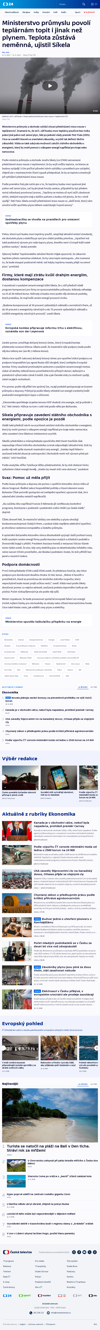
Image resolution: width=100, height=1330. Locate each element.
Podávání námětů (43, 1282)
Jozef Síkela (65, 640)
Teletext (7, 1271)
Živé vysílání (72, 1261)
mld (7, 52)
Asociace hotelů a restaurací (15, 664)
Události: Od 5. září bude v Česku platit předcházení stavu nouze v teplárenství (33, 116)
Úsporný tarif (9, 658)
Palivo (59, 670)
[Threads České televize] (95, 1252)
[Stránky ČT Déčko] (62, 1295)
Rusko (74, 646)
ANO (67, 676)
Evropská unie (9, 652)
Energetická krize (36, 640)
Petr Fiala (8, 670)
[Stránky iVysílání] (44, 1295)
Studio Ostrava (41, 1271)
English (22, 1324)
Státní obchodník (40, 652)
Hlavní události (12, 12)
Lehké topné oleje (11, 676)
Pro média (39, 1261)
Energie (52, 640)
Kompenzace (39, 676)
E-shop (6, 1282)
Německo (35, 664)
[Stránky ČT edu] (93, 1295)
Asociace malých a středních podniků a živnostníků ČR (58, 658)
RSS (95, 1324)
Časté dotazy (9, 1287)
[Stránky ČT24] (7, 1295)
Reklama (7, 1266)
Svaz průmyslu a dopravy (25, 646)
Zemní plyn (71, 652)
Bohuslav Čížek (26, 658)
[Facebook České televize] (79, 1252)
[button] (50, 86)
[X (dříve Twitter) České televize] (90, 1252)
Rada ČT (6, 1276)
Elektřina (44, 646)
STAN (77, 640)
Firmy (26, 676)
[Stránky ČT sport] (25, 1295)
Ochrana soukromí (35, 1324)
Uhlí (80, 670)
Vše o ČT (38, 1287)
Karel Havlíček (54, 676)
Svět (55, 12)
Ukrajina (26, 12)
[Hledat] (84, 4)
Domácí (46, 12)
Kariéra (70, 1276)
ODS (18, 670)
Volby (36, 12)
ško (3, 52)
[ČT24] (8, 4)
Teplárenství (61, 664)
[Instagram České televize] (74, 1252)
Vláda (87, 664)
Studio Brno (72, 1266)
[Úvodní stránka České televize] (17, 1252)
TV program (8, 1261)
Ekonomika (8, 640)
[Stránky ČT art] (77, 1295)
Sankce (70, 670)
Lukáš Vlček (56, 652)
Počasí (38, 1276)
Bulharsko (24, 652)
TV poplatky (40, 1266)
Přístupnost (50, 1324)
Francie (48, 664)
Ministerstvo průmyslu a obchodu (39, 670)
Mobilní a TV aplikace (76, 1282)
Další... (64, 12)
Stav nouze (75, 664)
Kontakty (71, 1287)
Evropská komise (60, 646)
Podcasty (71, 1271)
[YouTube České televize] (84, 1252)
